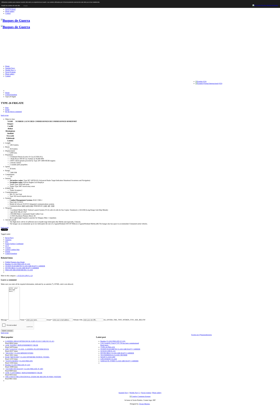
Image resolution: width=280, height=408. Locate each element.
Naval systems (146, 393)
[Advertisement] (140, 47)
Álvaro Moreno (144, 404)
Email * (49, 320)
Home (7, 66)
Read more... (104, 345)
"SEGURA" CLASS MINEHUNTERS (19, 353)
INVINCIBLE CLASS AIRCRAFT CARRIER (22, 268)
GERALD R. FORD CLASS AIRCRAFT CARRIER (119, 361)
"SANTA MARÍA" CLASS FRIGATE (19, 361)
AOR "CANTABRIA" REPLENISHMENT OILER (23, 373)
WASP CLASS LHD (107, 357)
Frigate (7, 252)
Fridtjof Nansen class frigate (15, 262)
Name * (23, 320)
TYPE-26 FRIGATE (107, 347)
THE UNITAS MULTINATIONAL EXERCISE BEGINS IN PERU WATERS (33, 377)
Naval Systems (10, 9)
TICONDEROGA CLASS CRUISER (113, 355)
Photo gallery (9, 11)
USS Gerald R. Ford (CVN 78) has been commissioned (119, 343)
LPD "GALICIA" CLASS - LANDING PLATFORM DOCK (27, 349)
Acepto (25, 5)
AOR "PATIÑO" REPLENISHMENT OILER (21, 345)
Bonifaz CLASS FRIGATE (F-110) (17, 264)
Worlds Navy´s (10, 70)
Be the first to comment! (13, 112)
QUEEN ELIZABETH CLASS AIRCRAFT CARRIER (25, 266)
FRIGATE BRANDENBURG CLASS (19, 270)
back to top (5, 115)
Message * (4, 320)
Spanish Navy (10, 68)
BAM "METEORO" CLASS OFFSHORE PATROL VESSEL (27, 357)
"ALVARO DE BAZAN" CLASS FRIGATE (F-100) (24, 369)
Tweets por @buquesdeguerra (201, 335)
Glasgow (8, 240)
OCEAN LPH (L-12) (107, 351)
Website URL (78, 320)
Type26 (7, 248)
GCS (7, 246)
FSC (6, 242)
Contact (8, 13)
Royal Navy (9, 238)
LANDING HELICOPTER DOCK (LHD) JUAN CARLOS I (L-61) (29, 341)
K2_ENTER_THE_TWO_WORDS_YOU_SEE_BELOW (124, 320)
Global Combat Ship (12, 250)
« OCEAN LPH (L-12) (24, 276)
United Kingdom (11, 95)
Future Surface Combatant (14, 244)
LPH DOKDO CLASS (108, 359)
